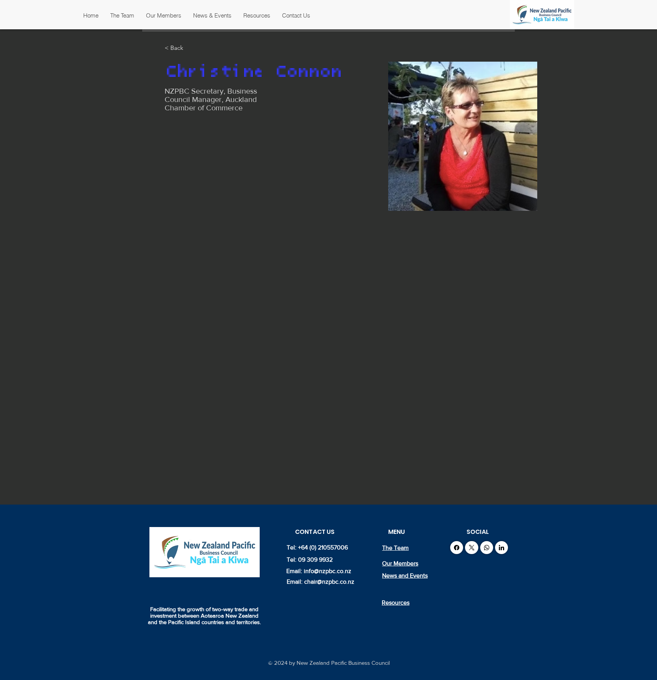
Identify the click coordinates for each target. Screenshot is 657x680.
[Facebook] (456, 547)
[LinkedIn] (501, 547)
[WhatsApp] (486, 547)
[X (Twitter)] (471, 547)
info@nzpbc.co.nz (327, 571)
